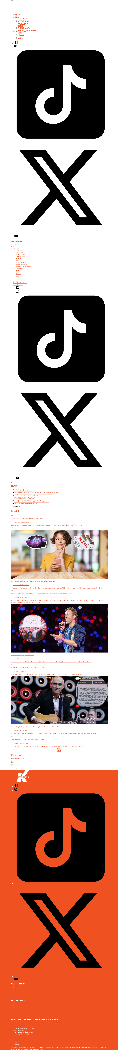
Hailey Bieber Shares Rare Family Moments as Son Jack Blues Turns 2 (33, 494)
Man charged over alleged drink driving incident (27, 500)
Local (20, 37)
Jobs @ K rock (18, 991)
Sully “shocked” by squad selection (24, 498)
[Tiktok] (60, 140)
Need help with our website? (23, 995)
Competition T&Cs (20, 1006)
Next (59, 751)
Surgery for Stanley (19, 489)
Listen (20, 33)
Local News (22, 19)
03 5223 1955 (23, 1042)
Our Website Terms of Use (22, 1010)
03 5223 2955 (23, 1044)
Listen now (15, 241)
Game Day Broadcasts (20, 283)
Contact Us (18, 987)
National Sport (24, 23)
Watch (20, 38)
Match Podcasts (18, 285)
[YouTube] (16, 237)
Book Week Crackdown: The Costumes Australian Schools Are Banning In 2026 (36, 492)
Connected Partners (21, 1014)
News (16, 17)
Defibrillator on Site (20, 1016)
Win (15, 16)
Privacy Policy (18, 1004)
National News (23, 21)
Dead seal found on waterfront (23, 491)
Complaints (18, 997)
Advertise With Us (20, 989)
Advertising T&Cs (19, 1008)
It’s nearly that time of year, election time (26, 495)
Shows (17, 14)
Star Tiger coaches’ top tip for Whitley (25, 497)
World (20, 26)
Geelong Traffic (24, 27)
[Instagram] (15, 47)
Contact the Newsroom (27, 30)
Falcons (21, 36)
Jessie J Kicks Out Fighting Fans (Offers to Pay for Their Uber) (31, 502)
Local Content (19, 1012)
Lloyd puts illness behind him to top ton (25, 503)
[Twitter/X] (60, 233)
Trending (21, 24)
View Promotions (18, 759)
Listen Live (16, 281)
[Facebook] (16, 43)
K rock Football (21, 31)
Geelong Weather (24, 29)
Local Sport (22, 20)
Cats (19, 34)
